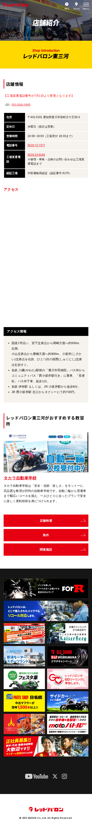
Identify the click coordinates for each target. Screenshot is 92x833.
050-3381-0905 (21, 104)
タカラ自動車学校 (20, 478)
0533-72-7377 (36, 145)
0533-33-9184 (36, 154)
